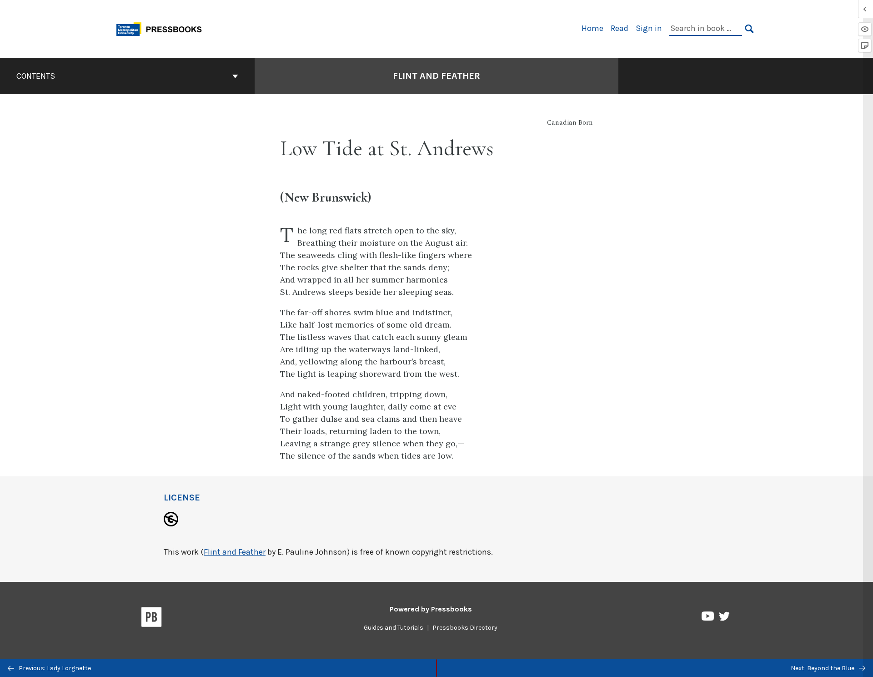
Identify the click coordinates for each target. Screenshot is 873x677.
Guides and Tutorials (393, 628)
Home (592, 28)
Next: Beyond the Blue (823, 668)
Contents (35, 76)
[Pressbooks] (151, 619)
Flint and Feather (436, 76)
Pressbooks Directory (464, 628)
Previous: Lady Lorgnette (54, 668)
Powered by (431, 609)
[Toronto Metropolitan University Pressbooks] (162, 28)
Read (619, 28)
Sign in (649, 28)
